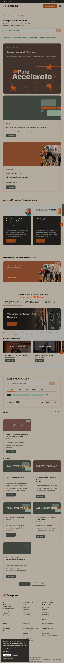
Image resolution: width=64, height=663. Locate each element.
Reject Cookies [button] (15, 655)
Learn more (6, 651)
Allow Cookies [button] (7, 655)
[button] (8, 658)
